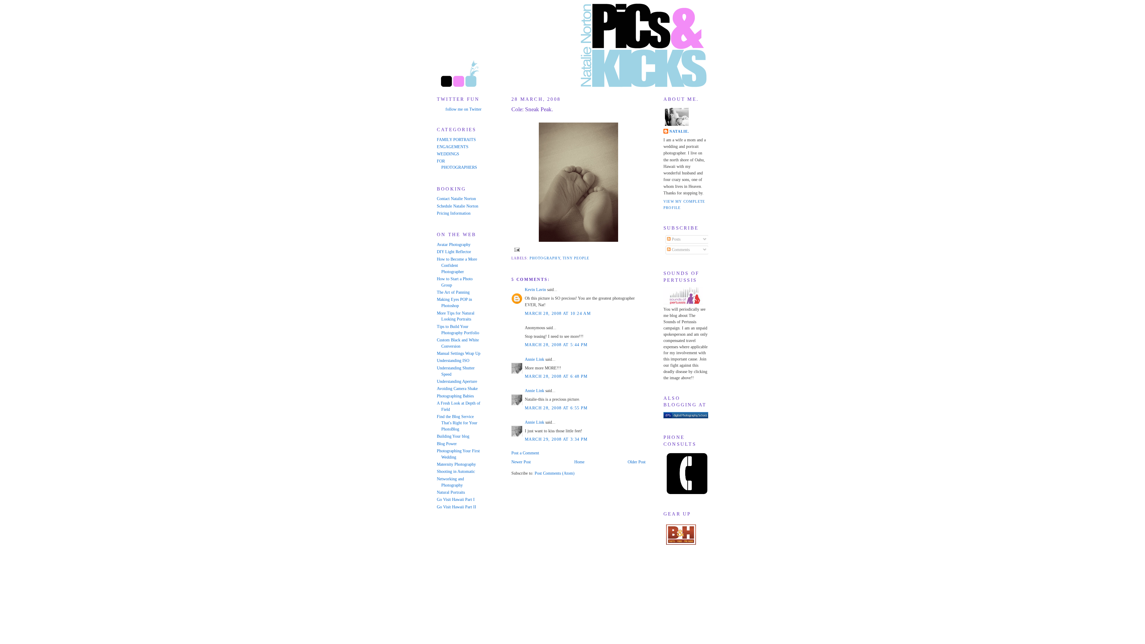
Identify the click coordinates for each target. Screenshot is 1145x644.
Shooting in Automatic (456, 471)
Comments (680, 249)
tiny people (576, 258)
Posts (675, 239)
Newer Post (521, 462)
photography (545, 258)
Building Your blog (453, 436)
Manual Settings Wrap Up (458, 353)
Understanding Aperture (457, 381)
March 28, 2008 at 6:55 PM (556, 408)
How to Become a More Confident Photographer (457, 265)
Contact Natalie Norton (456, 198)
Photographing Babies (455, 396)
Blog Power (447, 444)
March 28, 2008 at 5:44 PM (556, 345)
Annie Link (534, 359)
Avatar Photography (454, 244)
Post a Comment (525, 453)
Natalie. (679, 131)
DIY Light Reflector (454, 252)
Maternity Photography (456, 464)
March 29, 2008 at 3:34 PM (556, 439)
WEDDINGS (448, 154)
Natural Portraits (451, 492)
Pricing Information (454, 213)
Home (579, 462)
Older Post (637, 462)
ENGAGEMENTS (452, 147)
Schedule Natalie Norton (457, 206)
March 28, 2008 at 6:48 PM (556, 376)
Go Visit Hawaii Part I (456, 499)
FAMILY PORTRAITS (456, 139)
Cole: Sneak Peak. (532, 109)
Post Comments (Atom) (555, 473)
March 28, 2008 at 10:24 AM (558, 313)
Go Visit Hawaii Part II (456, 507)
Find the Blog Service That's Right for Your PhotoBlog (457, 422)
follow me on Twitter (463, 109)
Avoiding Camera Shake (457, 388)
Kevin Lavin (535, 289)
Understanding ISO (453, 360)
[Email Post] (516, 249)
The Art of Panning (453, 292)
